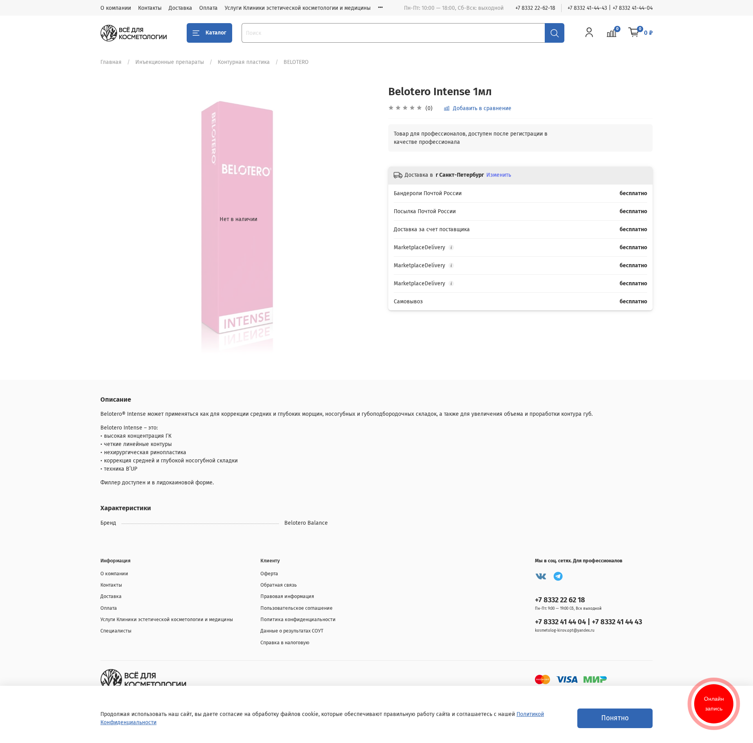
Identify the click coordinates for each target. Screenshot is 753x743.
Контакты (150, 8)
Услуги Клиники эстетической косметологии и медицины (298, 8)
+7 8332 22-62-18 (535, 8)
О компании (115, 8)
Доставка (180, 8)
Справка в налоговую (284, 642)
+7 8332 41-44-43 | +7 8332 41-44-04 (610, 8)
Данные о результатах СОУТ (292, 631)
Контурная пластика (244, 62)
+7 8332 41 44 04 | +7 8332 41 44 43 (588, 622)
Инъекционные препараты (169, 62)
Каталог (216, 32)
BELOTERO (296, 62)
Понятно (615, 718)
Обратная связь (278, 585)
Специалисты (115, 631)
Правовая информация (287, 596)
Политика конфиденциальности (298, 619)
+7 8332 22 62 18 (560, 600)
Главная (111, 62)
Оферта (269, 573)
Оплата (208, 8)
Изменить (498, 175)
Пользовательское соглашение (296, 608)
